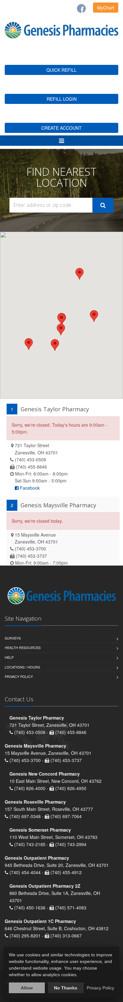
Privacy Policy (19, 676)
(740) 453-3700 (30, 548)
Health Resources (23, 647)
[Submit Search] (103, 205)
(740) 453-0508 (30, 459)
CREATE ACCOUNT (61, 128)
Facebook (29, 488)
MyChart (105, 7)
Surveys (13, 637)
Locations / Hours (22, 666)
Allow (27, 987)
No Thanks (65, 987)
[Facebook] (81, 8)
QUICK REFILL (61, 70)
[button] (60, 329)
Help (9, 657)
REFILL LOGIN (62, 99)
